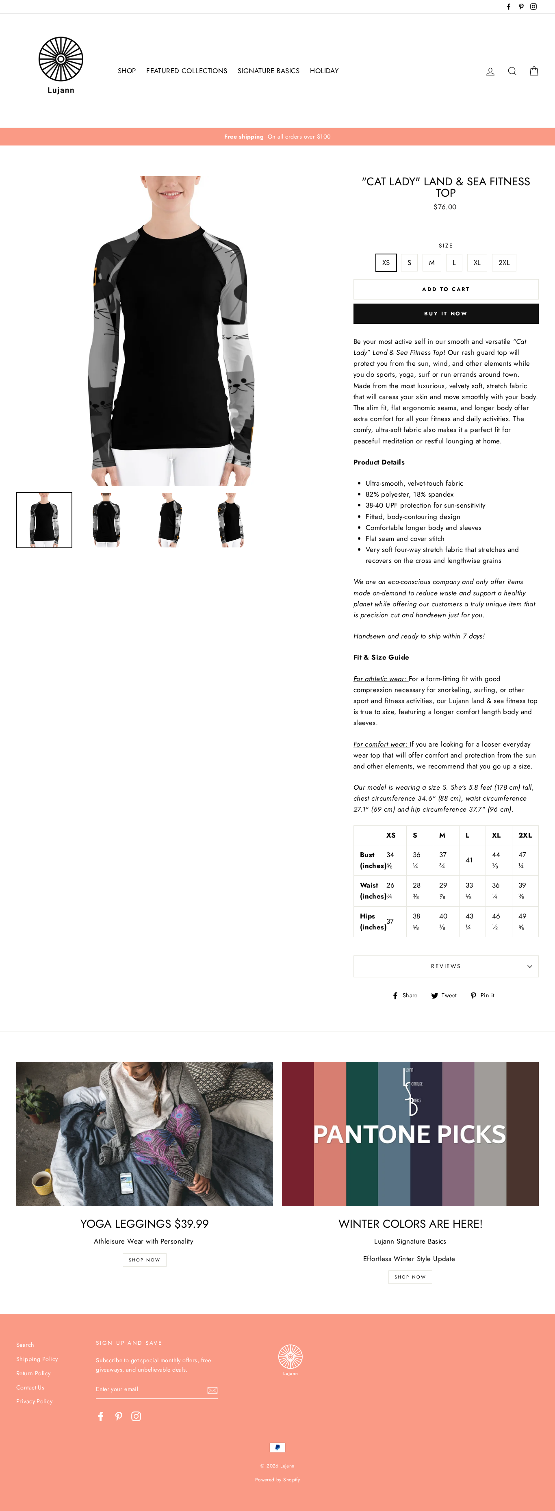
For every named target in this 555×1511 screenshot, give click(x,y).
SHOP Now (145, 1260)
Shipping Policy (37, 1359)
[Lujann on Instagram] (136, 1416)
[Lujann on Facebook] (101, 1416)
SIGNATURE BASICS (269, 71)
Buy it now (446, 313)
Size (446, 245)
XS (386, 262)
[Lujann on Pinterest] (119, 1416)
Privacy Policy (34, 1401)
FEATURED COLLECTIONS (187, 71)
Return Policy (33, 1373)
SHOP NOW (411, 1277)
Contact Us (30, 1387)
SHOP (127, 71)
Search (25, 1345)
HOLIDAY (324, 71)
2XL (504, 262)
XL (477, 262)
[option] (277, 136)
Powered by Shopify (277, 1479)
